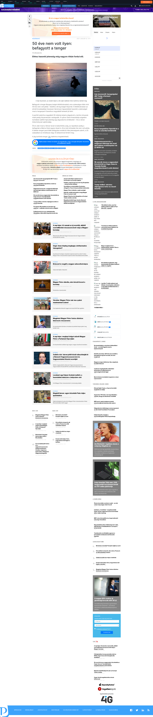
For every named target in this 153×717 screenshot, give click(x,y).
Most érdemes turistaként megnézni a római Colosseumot (106, 377)
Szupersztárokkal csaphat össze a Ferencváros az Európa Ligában (73, 179)
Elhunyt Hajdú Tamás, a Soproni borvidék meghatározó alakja (105, 388)
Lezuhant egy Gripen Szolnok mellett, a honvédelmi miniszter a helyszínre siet (67, 376)
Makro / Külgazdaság (99, 138)
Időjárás (60, 148)
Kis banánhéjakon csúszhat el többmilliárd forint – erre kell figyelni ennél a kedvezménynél (105, 347)
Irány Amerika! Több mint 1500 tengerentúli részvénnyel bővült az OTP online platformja (106, 484)
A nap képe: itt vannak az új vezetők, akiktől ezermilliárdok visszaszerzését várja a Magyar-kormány (70, 227)
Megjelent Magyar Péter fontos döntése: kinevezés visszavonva (68, 319)
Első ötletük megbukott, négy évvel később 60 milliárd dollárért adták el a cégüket (110, 264)
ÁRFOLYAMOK (146, 2)
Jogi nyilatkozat (42, 710)
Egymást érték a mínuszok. (101, 134)
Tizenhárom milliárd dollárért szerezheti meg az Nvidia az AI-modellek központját (109, 227)
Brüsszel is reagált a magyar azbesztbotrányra (70, 264)
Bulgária (46, 148)
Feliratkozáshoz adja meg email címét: (103, 618)
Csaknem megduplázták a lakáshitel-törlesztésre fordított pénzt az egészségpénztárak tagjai (104, 370)
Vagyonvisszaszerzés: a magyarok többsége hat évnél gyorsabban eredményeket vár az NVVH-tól (45, 190)
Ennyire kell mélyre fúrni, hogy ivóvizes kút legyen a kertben (63, 440)
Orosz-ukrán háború (106, 17)
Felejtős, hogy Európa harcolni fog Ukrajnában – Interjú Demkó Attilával (76, 183)
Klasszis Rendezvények (69, 5)
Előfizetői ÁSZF (87, 710)
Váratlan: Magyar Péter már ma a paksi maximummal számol (67, 301)
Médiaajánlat (29, 710)
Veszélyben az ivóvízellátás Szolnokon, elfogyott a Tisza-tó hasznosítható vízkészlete (76, 187)
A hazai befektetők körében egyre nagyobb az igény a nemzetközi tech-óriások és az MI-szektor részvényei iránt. (106, 491)
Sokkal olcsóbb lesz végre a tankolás (63, 432)
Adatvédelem (55, 710)
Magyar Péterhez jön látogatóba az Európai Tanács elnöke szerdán (75, 197)
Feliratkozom (106, 632)
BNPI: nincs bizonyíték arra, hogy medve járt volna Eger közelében (106, 519)
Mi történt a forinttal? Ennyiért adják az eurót (62, 415)
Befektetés (84, 5)
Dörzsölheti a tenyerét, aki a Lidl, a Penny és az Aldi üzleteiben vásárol (63, 424)
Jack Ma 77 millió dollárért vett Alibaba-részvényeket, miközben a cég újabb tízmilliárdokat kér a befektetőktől (110, 286)
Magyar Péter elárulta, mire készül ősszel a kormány (69, 283)
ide (49, 137)
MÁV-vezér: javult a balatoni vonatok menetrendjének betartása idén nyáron (105, 402)
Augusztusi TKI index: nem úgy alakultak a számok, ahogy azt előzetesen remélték (105, 395)
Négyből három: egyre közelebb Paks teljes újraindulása (69, 394)
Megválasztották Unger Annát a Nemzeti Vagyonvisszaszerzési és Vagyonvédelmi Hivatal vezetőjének (75, 201)
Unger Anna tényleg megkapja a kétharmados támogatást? (70, 247)
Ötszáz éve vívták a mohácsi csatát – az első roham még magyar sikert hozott (106, 504)
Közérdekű (36, 38)
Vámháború (46, 5)
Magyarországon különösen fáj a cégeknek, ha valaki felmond (106, 362)
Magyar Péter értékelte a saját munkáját (75, 190)
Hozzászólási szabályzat (71, 710)
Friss (79, 5)
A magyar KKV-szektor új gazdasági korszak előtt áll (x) (105, 599)
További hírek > (98, 307)
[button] (135, 5)
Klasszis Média (113, 710)
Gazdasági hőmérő (10, 10)
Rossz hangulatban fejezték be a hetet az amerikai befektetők (44, 184)
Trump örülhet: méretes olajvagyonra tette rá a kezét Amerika (45, 202)
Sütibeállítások (100, 710)
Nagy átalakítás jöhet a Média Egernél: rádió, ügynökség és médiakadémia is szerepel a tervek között (106, 526)
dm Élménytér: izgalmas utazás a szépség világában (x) (106, 445)
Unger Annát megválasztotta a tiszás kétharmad (104, 678)
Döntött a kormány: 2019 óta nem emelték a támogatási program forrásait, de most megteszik (106, 355)
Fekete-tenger (53, 148)
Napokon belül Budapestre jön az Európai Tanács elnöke (105, 671)
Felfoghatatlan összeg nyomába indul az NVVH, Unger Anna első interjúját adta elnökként (105, 656)
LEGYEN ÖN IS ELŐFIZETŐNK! (61, 159)
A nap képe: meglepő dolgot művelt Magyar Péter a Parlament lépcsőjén (69, 338)
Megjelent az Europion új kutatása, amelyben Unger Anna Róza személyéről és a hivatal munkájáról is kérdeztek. (105, 152)
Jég (64, 148)
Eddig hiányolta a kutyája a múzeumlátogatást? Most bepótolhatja (104, 415)
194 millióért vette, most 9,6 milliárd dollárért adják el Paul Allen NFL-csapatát (109, 206)
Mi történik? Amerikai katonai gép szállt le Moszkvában (41, 436)
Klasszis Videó (56, 5)
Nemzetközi (97, 91)
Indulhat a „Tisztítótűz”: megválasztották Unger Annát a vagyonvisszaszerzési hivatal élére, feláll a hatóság (106, 511)
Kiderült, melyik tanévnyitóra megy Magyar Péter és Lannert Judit (75, 193)
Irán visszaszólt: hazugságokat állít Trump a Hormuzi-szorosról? (45, 179)
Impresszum (17, 710)
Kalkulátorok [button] (98, 5)
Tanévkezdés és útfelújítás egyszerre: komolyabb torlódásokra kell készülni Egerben (104, 534)
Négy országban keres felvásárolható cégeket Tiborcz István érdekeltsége (109, 247)
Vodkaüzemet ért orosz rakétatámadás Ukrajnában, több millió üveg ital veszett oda (45, 212)
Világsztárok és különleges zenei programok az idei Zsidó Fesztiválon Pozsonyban (106, 409)
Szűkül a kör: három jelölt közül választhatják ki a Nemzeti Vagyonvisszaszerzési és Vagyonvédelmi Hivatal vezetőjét (70, 357)
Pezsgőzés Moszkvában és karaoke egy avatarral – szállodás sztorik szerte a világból (45, 207)
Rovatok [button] (90, 5)
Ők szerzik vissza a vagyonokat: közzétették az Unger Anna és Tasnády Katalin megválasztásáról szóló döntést (46, 197)
